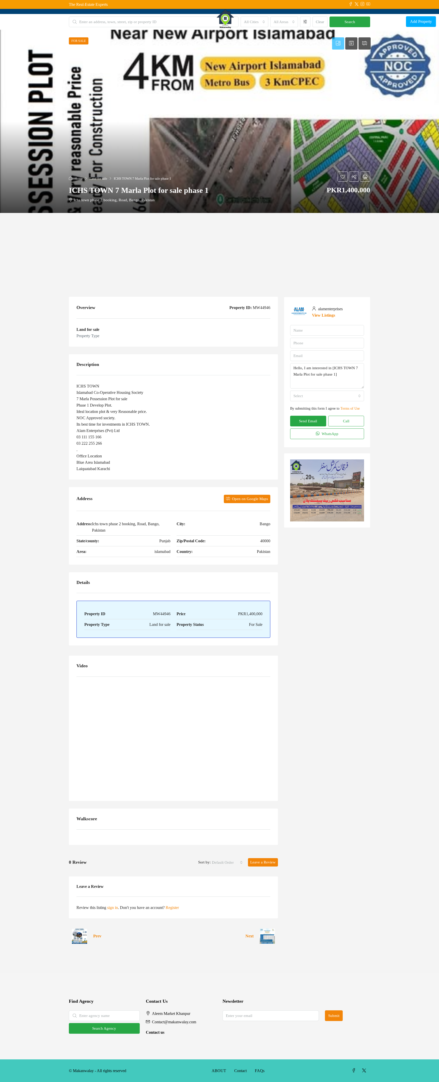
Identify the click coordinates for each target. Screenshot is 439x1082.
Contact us (155, 1032)
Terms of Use (350, 408)
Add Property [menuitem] (421, 21)
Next (249, 936)
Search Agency (104, 1028)
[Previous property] (79, 936)
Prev (97, 936)
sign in (112, 907)
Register (172, 907)
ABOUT (219, 1071)
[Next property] (267, 936)
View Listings (323, 315)
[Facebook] (355, 1071)
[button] (219, 121)
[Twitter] (365, 1071)
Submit (333, 1016)
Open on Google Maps (249, 499)
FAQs (259, 1071)
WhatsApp (329, 434)
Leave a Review (263, 862)
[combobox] (227, 862)
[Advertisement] (219, 251)
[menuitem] (398, 21)
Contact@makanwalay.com (174, 1022)
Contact (240, 1071)
